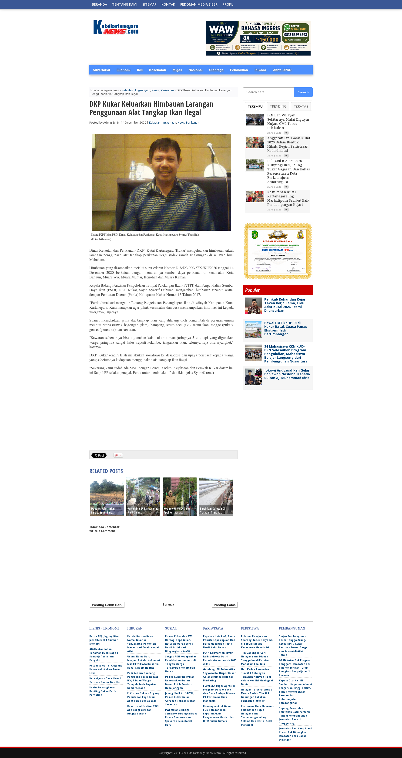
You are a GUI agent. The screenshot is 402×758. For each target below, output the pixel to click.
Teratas (301, 106)
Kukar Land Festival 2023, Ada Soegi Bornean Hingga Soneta (143, 709)
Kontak (168, 4)
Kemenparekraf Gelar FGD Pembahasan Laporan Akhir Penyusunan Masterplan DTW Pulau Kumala (218, 713)
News (155, 90)
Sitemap (149, 4)
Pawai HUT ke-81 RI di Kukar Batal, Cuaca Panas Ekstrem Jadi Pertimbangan (285, 328)
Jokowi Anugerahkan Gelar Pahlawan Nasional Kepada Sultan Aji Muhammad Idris (287, 374)
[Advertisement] (161, 410)
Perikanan (167, 90)
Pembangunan (292, 628)
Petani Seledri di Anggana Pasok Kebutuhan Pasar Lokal (105, 669)
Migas (177, 70)
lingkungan (142, 90)
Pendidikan (239, 70)
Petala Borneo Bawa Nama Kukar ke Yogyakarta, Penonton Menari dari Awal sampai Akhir (143, 644)
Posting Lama (225, 605)
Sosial (171, 628)
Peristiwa (250, 628)
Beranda (99, 4)
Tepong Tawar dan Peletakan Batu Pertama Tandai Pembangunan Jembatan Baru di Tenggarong (295, 716)
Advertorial (101, 70)
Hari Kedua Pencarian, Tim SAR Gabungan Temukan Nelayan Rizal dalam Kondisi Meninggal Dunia (257, 677)
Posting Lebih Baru (107, 605)
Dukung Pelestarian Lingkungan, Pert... (103, 510)
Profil (228, 4)
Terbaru (255, 106)
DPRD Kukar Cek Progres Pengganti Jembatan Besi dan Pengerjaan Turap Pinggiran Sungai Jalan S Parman (295, 668)
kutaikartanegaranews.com (204, 753)
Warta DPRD (282, 70)
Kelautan (127, 90)
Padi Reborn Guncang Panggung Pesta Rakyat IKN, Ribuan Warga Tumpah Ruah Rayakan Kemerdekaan (142, 680)
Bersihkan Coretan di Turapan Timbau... (212, 510)
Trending (278, 106)
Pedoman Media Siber (199, 4)
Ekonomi (124, 70)
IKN (140, 70)
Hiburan (135, 628)
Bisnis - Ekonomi (104, 628)
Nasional (196, 70)
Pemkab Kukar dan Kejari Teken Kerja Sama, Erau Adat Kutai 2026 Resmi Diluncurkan (285, 305)
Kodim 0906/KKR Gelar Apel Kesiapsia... (177, 510)
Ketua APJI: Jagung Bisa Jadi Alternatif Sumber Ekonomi (104, 640)
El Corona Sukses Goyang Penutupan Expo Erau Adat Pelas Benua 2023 (143, 697)
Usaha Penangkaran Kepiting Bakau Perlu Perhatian (102, 691)
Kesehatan (157, 70)
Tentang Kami (124, 4)
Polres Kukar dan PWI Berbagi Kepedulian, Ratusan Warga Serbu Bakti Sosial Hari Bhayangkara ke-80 (179, 644)
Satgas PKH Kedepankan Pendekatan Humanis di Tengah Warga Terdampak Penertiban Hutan (181, 664)
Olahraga (216, 70)
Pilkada (260, 70)
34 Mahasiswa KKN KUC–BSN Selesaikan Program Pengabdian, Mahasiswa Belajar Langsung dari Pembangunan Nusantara (286, 353)
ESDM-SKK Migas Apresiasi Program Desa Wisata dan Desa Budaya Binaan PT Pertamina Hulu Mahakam (219, 693)
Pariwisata (213, 628)
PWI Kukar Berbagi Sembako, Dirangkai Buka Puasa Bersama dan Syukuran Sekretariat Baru (181, 717)
